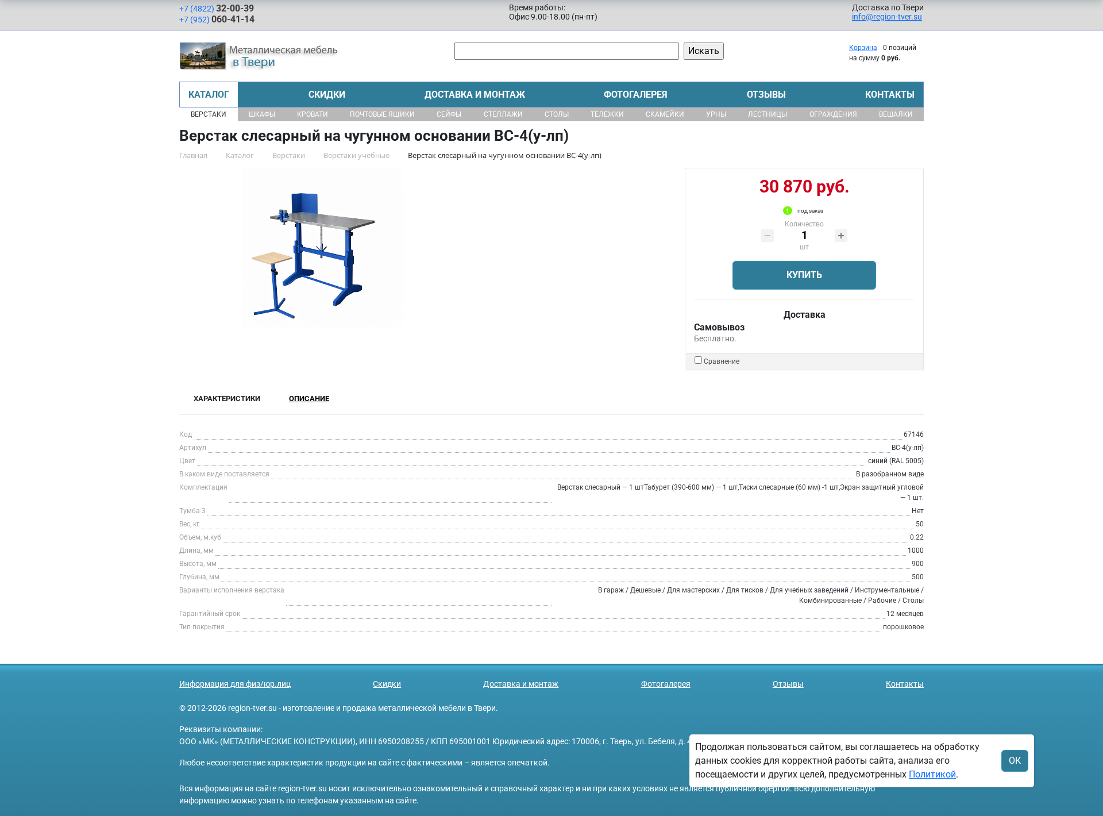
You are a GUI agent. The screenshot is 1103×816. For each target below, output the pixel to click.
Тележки (607, 114)
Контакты (890, 94)
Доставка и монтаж (475, 94)
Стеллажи (503, 114)
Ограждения (833, 114)
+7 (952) (216, 19)
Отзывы (766, 94)
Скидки (326, 94)
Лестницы (767, 114)
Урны (716, 114)
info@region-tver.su (887, 16)
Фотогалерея (636, 94)
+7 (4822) (216, 8)
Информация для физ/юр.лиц (235, 683)
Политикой (932, 774)
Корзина (863, 48)
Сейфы (449, 114)
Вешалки (896, 114)
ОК (1015, 760)
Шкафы (262, 114)
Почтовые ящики (382, 114)
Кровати (312, 114)
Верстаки (208, 114)
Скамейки (665, 114)
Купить (804, 275)
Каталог (208, 94)
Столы (557, 114)
